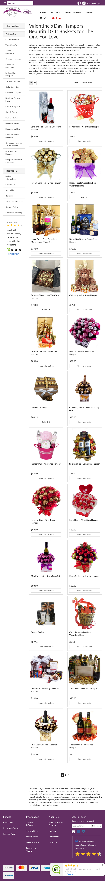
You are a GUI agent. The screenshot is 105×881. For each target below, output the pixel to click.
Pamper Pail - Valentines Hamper (46, 464)
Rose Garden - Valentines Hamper (84, 576)
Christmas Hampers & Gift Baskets (13, 144)
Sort (75, 82)
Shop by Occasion (72, 12)
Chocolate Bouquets (9, 65)
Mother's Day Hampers (11, 152)
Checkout (56, 18)
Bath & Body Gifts (13, 106)
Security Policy (32, 842)
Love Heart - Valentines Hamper (83, 520)
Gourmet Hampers (13, 59)
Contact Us (10, 184)
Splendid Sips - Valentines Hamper (84, 464)
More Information (46, 141)
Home (44, 12)
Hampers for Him (12, 129)
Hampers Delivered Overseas (13, 160)
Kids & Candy (11, 112)
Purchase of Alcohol (14, 201)
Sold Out (84, 197)
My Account (8, 822)
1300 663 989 (95, 3)
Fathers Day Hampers (10, 74)
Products (55, 12)
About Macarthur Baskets (56, 823)
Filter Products (12, 26)
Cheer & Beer (13, 870)
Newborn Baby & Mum (12, 99)
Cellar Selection (12, 87)
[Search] (5, 3)
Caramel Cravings (39, 407)
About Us (9, 190)
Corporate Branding (13, 212)
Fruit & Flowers (11, 118)
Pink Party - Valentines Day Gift (45, 576)
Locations (53, 842)
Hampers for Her (12, 123)
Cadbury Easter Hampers (12, 135)
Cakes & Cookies (12, 81)
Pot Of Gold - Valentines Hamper (46, 183)
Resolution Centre (11, 828)
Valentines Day (11, 45)
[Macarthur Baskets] (18, 12)
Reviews (89, 12)
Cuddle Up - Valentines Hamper (83, 295)
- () (44, 18)
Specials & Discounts (9, 51)
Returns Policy (11, 207)
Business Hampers (13, 92)
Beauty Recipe (37, 632)
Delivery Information (10, 177)
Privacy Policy (32, 836)
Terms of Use (32, 831)
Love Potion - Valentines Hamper (84, 126)
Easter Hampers (12, 39)
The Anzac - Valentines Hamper (83, 688)
